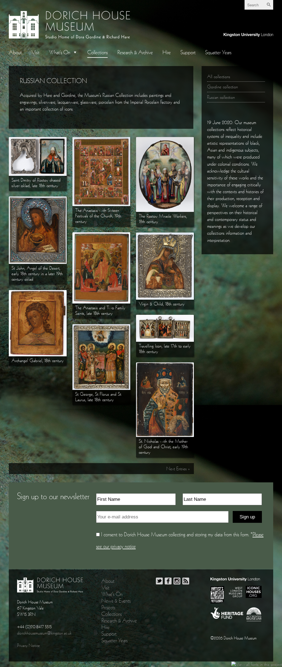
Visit (35, 52)
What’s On (112, 594)
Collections (97, 52)
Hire (166, 52)
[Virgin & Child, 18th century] (165, 235)
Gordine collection (222, 86)
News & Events (116, 600)
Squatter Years (218, 52)
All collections (218, 76)
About (15, 52)
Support (188, 52)
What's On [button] (59, 52)
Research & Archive (135, 52)
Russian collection (221, 97)
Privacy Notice (28, 645)
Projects (108, 607)
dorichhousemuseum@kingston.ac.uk (44, 633)
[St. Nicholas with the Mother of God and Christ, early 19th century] (165, 365)
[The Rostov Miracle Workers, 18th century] (165, 140)
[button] (74, 52)
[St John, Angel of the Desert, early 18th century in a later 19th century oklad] (38, 199)
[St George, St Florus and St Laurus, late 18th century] (101, 327)
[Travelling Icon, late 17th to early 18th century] (165, 317)
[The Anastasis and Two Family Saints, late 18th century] (101, 235)
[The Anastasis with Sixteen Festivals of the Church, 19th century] (101, 140)
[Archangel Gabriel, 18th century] (38, 293)
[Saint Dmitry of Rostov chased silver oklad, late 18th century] (38, 140)
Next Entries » (178, 468)
